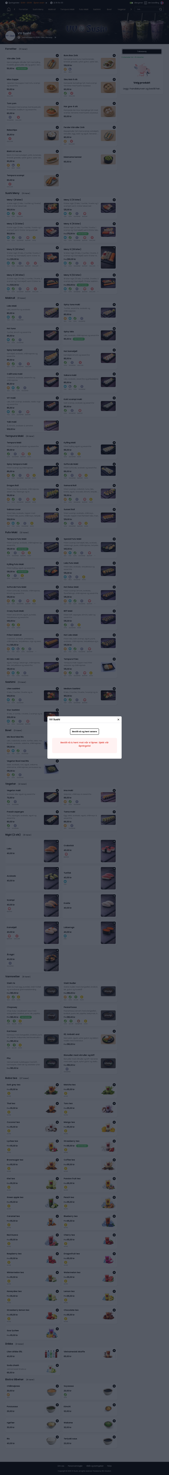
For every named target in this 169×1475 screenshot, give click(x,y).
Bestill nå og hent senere (84, 731)
